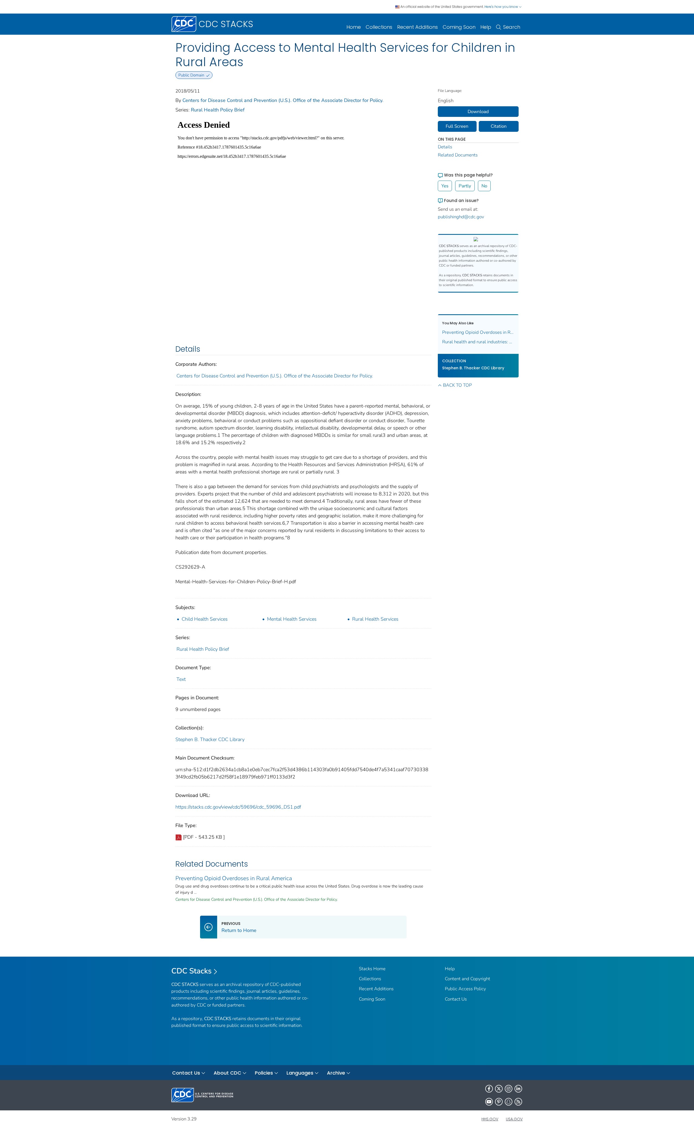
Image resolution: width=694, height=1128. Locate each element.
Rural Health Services (375, 619)
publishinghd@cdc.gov (461, 217)
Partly (465, 186)
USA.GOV (514, 1119)
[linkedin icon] (518, 1088)
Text (181, 679)
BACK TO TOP (457, 385)
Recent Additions (417, 27)
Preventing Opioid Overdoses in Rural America (233, 878)
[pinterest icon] (498, 1101)
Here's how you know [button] (501, 6)
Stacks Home (372, 969)
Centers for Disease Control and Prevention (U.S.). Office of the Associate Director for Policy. (282, 100)
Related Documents (458, 155)
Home (353, 27)
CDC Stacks (191, 971)
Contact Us (456, 999)
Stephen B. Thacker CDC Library (210, 739)
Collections (379, 27)
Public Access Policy (465, 989)
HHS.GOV (489, 1119)
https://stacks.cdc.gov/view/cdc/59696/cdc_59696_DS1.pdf (238, 807)
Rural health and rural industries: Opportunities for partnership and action (478, 342)
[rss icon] (518, 1101)
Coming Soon (459, 27)
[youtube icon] (489, 1101)
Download (478, 111)
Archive (336, 1072)
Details (445, 147)
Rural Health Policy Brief (218, 110)
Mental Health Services (292, 619)
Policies (264, 1072)
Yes (444, 186)
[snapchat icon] (508, 1101)
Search (511, 27)
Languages (300, 1072)
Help (485, 27)
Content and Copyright (467, 979)
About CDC (227, 1072)
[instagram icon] (508, 1088)
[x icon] (498, 1088)
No (484, 186)
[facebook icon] (489, 1088)
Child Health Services (205, 619)
